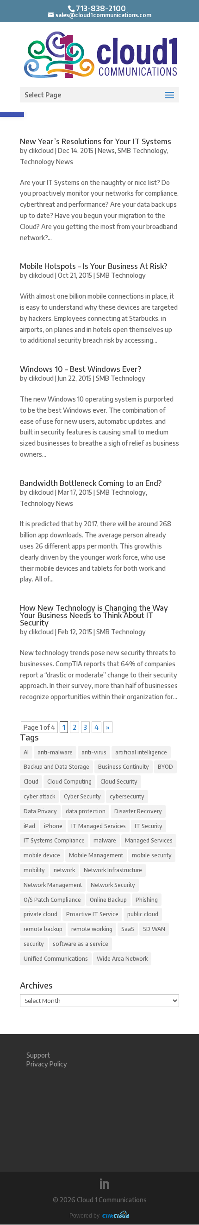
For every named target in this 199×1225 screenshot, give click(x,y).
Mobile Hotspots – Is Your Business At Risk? (93, 266)
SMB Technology (142, 150)
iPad (29, 826)
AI (26, 752)
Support (38, 1055)
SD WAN (154, 928)
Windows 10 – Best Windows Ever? (80, 369)
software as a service (80, 943)
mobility (34, 870)
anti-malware (55, 752)
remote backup (43, 928)
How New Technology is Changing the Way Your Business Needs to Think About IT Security (94, 615)
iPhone (53, 826)
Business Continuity (123, 766)
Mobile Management (96, 855)
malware (104, 840)
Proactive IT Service (92, 914)
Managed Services (149, 840)
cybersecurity (127, 796)
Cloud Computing (69, 781)
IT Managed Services (98, 826)
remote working (91, 928)
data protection (86, 811)
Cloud (31, 781)
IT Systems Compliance (54, 840)
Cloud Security (118, 781)
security (34, 943)
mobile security (152, 855)
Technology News (46, 162)
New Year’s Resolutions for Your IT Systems (95, 141)
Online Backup (108, 899)
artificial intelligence (141, 752)
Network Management (53, 884)
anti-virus (93, 752)
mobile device (42, 855)
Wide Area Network (122, 958)
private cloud (40, 914)
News (106, 150)
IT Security (148, 826)
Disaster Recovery (138, 811)
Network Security (113, 884)
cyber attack (39, 796)
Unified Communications (56, 958)
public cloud (142, 914)
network (64, 870)
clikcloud (41, 150)
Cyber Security (82, 796)
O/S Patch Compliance (52, 899)
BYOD (165, 766)
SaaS (127, 928)
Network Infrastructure (113, 870)
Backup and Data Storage (56, 766)
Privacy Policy (46, 1064)
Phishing (147, 899)
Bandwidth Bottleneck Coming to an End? (91, 483)
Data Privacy (40, 811)
